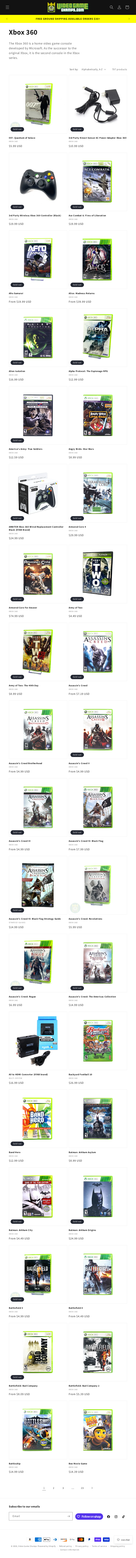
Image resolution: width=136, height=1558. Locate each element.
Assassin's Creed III (20, 841)
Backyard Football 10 (80, 1074)
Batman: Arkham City (21, 1230)
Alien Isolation (17, 371)
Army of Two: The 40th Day (24, 685)
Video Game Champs (27, 1546)
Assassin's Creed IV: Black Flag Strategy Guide (35, 918)
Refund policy (65, 1546)
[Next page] (92, 1488)
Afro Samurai (16, 293)
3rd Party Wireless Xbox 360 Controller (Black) (35, 215)
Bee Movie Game (78, 1463)
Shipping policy (117, 1546)
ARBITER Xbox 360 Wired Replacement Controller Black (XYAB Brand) (36, 528)
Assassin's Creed (78, 685)
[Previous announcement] (7, 19)
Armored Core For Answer (23, 607)
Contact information (69, 1549)
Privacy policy (82, 1546)
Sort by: (74, 69)
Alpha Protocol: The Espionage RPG (88, 371)
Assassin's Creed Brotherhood (25, 763)
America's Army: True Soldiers (25, 449)
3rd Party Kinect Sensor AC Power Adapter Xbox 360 (97, 138)
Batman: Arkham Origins (82, 1230)
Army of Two (76, 607)
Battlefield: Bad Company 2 (84, 1385)
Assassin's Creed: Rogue (22, 996)
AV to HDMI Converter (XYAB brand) (28, 1074)
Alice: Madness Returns (82, 293)
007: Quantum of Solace (22, 138)
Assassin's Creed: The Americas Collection (92, 996)
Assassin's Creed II (79, 763)
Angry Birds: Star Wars (81, 449)
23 (82, 1488)
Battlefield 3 (16, 1308)
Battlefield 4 (76, 1308)
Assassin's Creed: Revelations (85, 918)
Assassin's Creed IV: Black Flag (86, 841)
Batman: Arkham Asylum (82, 1152)
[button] (7, 7)
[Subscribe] (68, 1516)
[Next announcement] (129, 19)
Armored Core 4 (77, 526)
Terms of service (99, 1546)
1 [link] (44, 1488)
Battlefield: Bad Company (23, 1385)
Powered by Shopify (47, 1546)
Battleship (15, 1463)
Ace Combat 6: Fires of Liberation (87, 215)
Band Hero (14, 1152)
